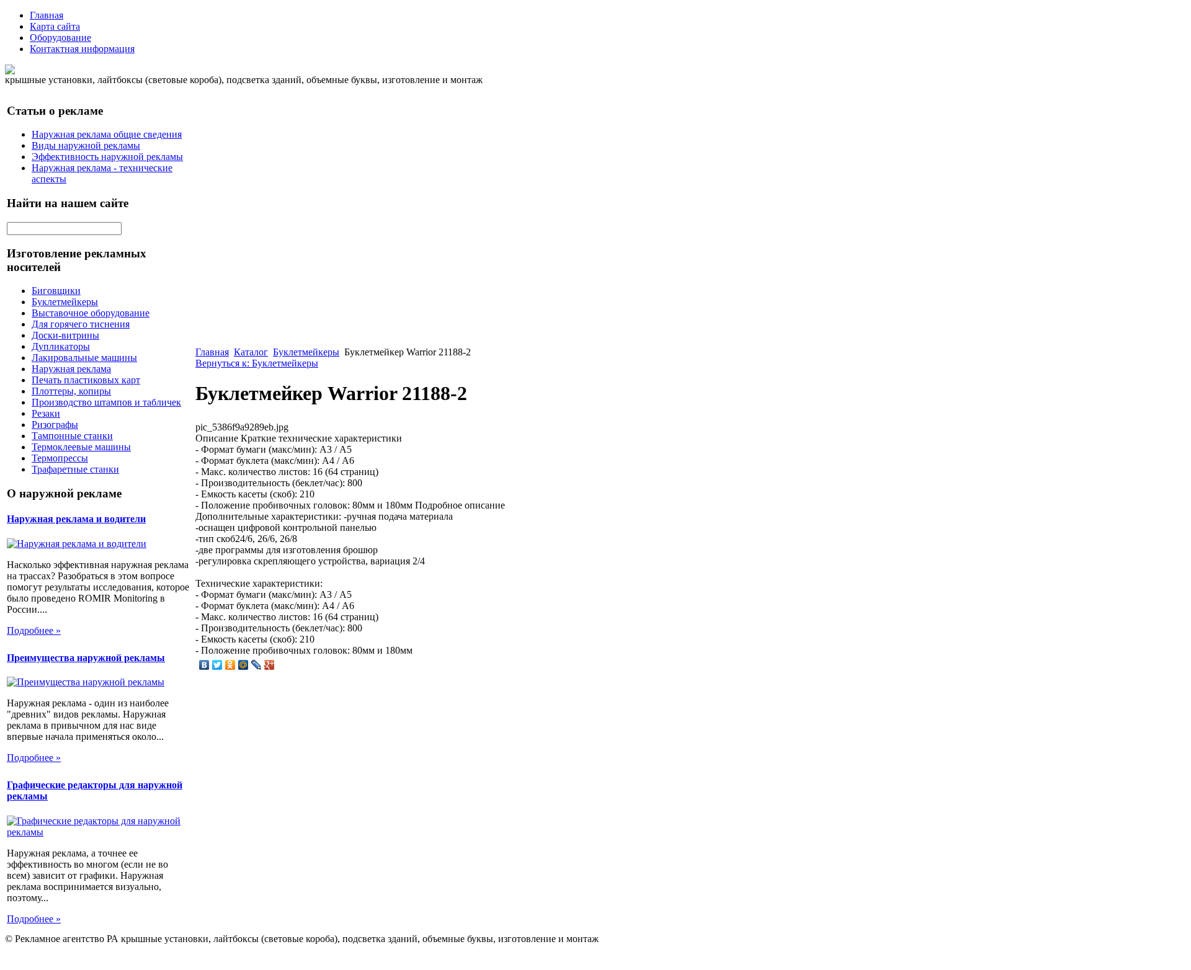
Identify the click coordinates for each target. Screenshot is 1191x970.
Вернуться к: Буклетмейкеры (256, 363)
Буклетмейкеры (65, 301)
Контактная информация (82, 48)
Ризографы (55, 424)
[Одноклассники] (230, 665)
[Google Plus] (269, 665)
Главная (46, 15)
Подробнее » (34, 630)
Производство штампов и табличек (106, 402)
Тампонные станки (72, 435)
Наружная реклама (71, 368)
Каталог (251, 352)
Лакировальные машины (84, 357)
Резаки (46, 413)
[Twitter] (217, 665)
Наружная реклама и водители (76, 519)
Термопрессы (60, 458)
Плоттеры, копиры (71, 391)
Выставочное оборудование (90, 313)
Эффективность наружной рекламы (107, 156)
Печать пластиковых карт (86, 380)
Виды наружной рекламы (86, 145)
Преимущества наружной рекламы (86, 657)
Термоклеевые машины (81, 447)
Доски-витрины (65, 335)
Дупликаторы (61, 346)
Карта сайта (55, 26)
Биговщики (56, 290)
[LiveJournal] (256, 665)
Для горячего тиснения (81, 324)
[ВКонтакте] (204, 665)
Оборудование (60, 37)
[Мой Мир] (243, 665)
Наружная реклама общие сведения (107, 134)
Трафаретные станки (75, 469)
